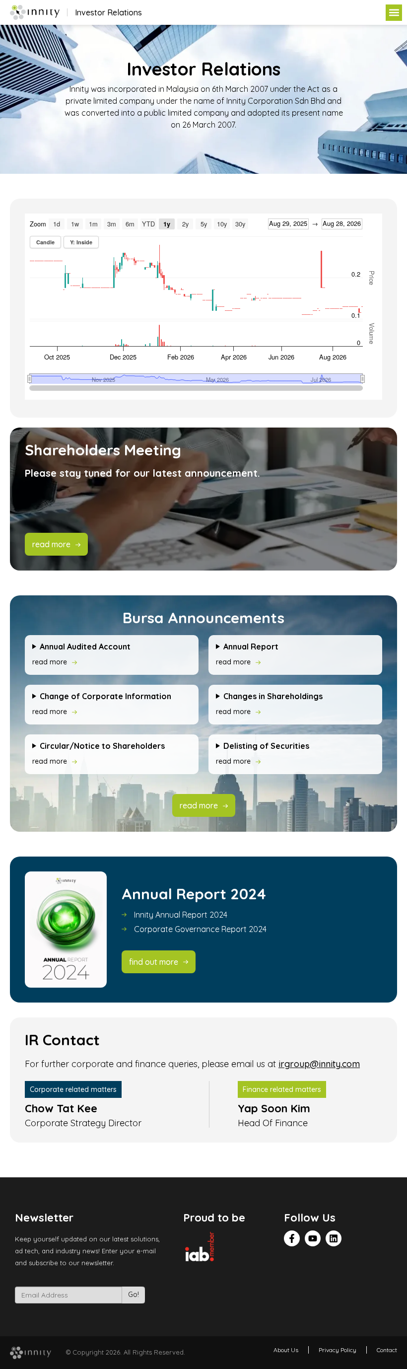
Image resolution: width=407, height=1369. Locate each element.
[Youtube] (313, 1238)
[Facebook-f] (292, 1238)
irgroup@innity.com (319, 1064)
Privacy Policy (337, 1350)
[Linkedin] (333, 1238)
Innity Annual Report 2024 (180, 915)
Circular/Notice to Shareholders (102, 746)
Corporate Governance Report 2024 (200, 929)
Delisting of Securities (266, 746)
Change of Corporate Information (105, 696)
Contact (387, 1350)
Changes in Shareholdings (273, 696)
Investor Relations (108, 12)
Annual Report (250, 646)
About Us (285, 1350)
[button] (394, 12)
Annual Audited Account (85, 646)
